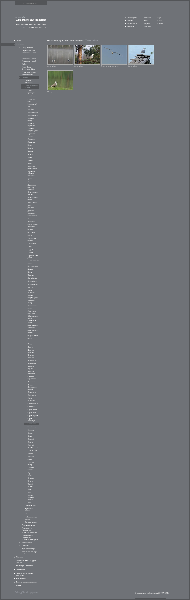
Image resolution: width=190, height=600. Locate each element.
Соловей (31, 439)
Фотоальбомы (20, 569)
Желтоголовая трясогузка (33, 225)
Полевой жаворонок (31, 373)
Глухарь (30, 160)
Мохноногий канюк (32, 307)
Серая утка (31, 406)
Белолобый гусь (31, 100)
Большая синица (31, 119)
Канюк (30, 246)
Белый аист (31, 109)
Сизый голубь (32, 427)
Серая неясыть (33, 403)
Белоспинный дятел (32, 105)
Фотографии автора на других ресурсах (26, 562)
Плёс (159, 21)
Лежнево (129, 21)
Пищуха (30, 347)
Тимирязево (130, 26)
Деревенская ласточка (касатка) (32, 187)
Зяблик (30, 235)
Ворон (30, 145)
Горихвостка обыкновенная (33, 167)
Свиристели (32, 392)
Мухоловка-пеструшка (32, 312)
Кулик (30, 272)
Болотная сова (33, 112)
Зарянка (30, 229)
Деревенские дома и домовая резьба (29, 73)
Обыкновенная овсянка (33, 332)
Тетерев (30, 453)
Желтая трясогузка (31, 220)
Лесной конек (32, 278)
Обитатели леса (30, 506)
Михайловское (131, 23)
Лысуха (30, 287)
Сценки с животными (29, 81)
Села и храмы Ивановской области (29, 57)
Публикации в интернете (24, 566)
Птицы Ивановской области (31, 87)
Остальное (25, 546)
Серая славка (32, 409)
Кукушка (31, 275)
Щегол (30, 503)
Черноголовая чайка (32, 474)
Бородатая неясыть (31, 135)
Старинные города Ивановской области (29, 52)
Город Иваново (27, 48)
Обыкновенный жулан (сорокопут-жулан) (33, 319)
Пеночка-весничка (31, 351)
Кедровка (31, 250)
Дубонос (31, 211)
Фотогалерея (51, 41)
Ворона (30, 148)
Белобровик (32, 96)
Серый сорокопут (31, 420)
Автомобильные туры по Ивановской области (30, 553)
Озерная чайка (33, 336)
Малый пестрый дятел (33, 297)
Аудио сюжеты (21, 578)
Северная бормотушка (32, 378)
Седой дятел (32, 395)
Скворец (31, 430)
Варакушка (31, 142)
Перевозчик (32, 363)
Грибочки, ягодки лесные (31, 518)
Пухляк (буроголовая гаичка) (32, 387)
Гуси (29, 182)
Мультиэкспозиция (28, 549)
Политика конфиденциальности (26, 582)
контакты (19, 586)
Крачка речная (33, 266)
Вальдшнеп (31, 139)
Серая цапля (32, 413)
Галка (30, 157)
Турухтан (31, 456)
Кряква (30, 269)
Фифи (30, 459)
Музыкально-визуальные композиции (24, 574)
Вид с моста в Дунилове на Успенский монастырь (29, 530)
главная (18, 40)
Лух (159, 18)
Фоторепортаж (27, 543)
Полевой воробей (31, 367)
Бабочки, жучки (30, 514)
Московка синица (31, 302)
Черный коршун (30, 485)
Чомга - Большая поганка (31, 497)
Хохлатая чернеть (31, 469)
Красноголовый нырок (33, 262)
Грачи (30, 179)
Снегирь (30, 433)
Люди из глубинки (28, 525)
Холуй (146, 21)
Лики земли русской (29, 61)
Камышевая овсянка (32, 239)
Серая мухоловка (31, 399)
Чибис (30, 489)
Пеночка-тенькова (31, 356)
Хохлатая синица (31, 464)
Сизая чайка (32, 424)
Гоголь (30, 163)
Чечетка (30, 481)
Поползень (31, 382)
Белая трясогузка (31, 92)
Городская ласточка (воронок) (31, 174)
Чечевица (31, 478)
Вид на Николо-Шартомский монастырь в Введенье (30, 537)
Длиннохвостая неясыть (33, 193)
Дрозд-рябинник (31, 207)
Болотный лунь (33, 115)
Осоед (30, 344)
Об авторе (19, 557)
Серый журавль (33, 416)
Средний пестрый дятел (33, 446)
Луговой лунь (32, 281)
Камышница (32, 243)
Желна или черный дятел (32, 215)
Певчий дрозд (32, 360)
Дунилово (147, 26)
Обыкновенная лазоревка (33, 326)
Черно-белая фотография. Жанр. (29, 68)
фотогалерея (20, 44)
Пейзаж (24, 64)
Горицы (160, 23)
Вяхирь (30, 154)
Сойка (30, 436)
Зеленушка (31, 232)
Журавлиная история (29, 510)
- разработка (33, 592)
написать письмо (31, 3)
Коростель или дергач (33, 257)
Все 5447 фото (131, 18)
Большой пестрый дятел (33, 130)
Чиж (29, 492)
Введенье (147, 23)
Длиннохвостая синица (33, 198)
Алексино (147, 18)
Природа (25, 77)
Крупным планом (31, 522)
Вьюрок (30, 151)
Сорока (30, 442)
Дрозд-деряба (32, 202)
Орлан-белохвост (31, 340)
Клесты (30, 253)
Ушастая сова (32, 450)
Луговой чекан (33, 284)
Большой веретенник (31, 125)
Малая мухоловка (31, 291)
